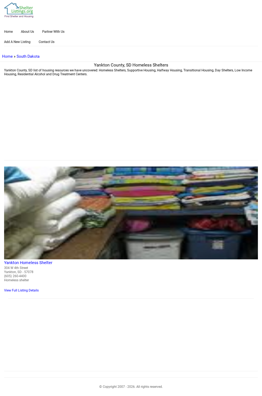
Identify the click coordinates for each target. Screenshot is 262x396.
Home (7, 56)
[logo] (19, 10)
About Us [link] (27, 32)
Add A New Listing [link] (17, 42)
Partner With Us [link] (53, 32)
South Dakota (28, 56)
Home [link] (8, 32)
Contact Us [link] (46, 42)
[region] (131, 126)
